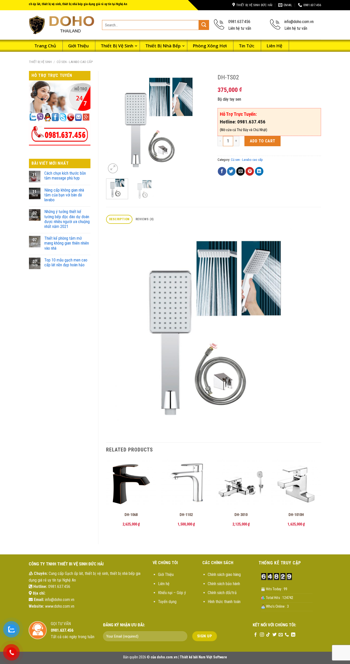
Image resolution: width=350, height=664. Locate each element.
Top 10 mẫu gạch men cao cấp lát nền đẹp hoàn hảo (65, 262)
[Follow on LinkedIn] (293, 635)
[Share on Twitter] (231, 171)
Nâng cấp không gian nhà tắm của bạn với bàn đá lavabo (64, 195)
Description (119, 219)
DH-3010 (241, 515)
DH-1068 (131, 515)
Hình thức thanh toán (224, 601)
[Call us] (287, 635)
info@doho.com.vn (59, 599)
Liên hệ (164, 583)
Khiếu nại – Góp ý (172, 592)
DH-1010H (296, 515)
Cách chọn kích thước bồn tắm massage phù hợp (65, 176)
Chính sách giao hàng (224, 574)
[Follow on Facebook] (255, 635)
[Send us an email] (281, 635)
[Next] (201, 122)
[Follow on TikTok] (268, 635)
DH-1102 (186, 515)
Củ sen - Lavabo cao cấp (75, 62)
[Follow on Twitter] (274, 635)
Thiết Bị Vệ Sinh (40, 62)
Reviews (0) (145, 219)
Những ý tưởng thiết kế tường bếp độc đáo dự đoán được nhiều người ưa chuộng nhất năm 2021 (67, 219)
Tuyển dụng (167, 601)
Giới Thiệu (166, 574)
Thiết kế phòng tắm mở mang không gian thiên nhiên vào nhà (66, 243)
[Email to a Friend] (240, 171)
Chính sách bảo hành (224, 583)
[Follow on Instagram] (262, 635)
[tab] (119, 219)
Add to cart (262, 141)
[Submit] (204, 25)
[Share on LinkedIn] (259, 171)
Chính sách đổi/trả (222, 592)
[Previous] (114, 122)
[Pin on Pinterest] (249, 171)
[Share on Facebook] (222, 171)
